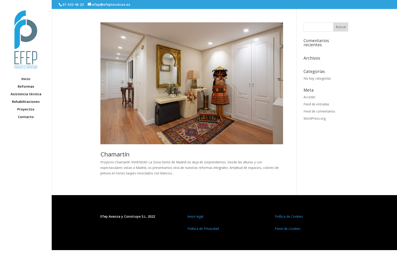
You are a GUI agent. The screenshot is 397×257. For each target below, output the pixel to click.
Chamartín (115, 154)
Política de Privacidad (203, 228)
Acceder (309, 97)
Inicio (25, 79)
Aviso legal (195, 216)
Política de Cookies (289, 216)
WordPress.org (314, 118)
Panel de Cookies (288, 228)
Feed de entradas (316, 104)
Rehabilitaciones (26, 102)
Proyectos (25, 109)
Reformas (26, 87)
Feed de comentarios (319, 111)
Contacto (26, 117)
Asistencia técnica (26, 94)
